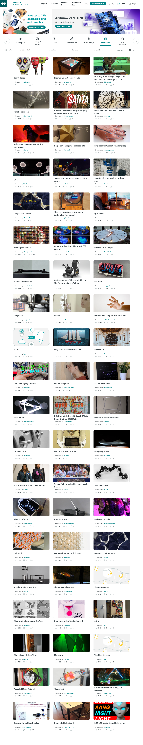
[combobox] (57, 50)
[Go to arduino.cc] (3, 3)
